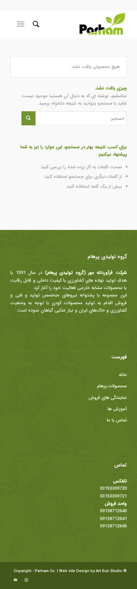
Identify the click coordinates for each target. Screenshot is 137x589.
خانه (123, 374)
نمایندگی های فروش (108, 397)
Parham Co (45, 571)
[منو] (22, 24)
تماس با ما (117, 420)
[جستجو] (35, 24)
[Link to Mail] (15, 580)
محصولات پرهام (112, 386)
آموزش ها (117, 409)
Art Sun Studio (109, 571)
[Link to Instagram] (26, 580)
